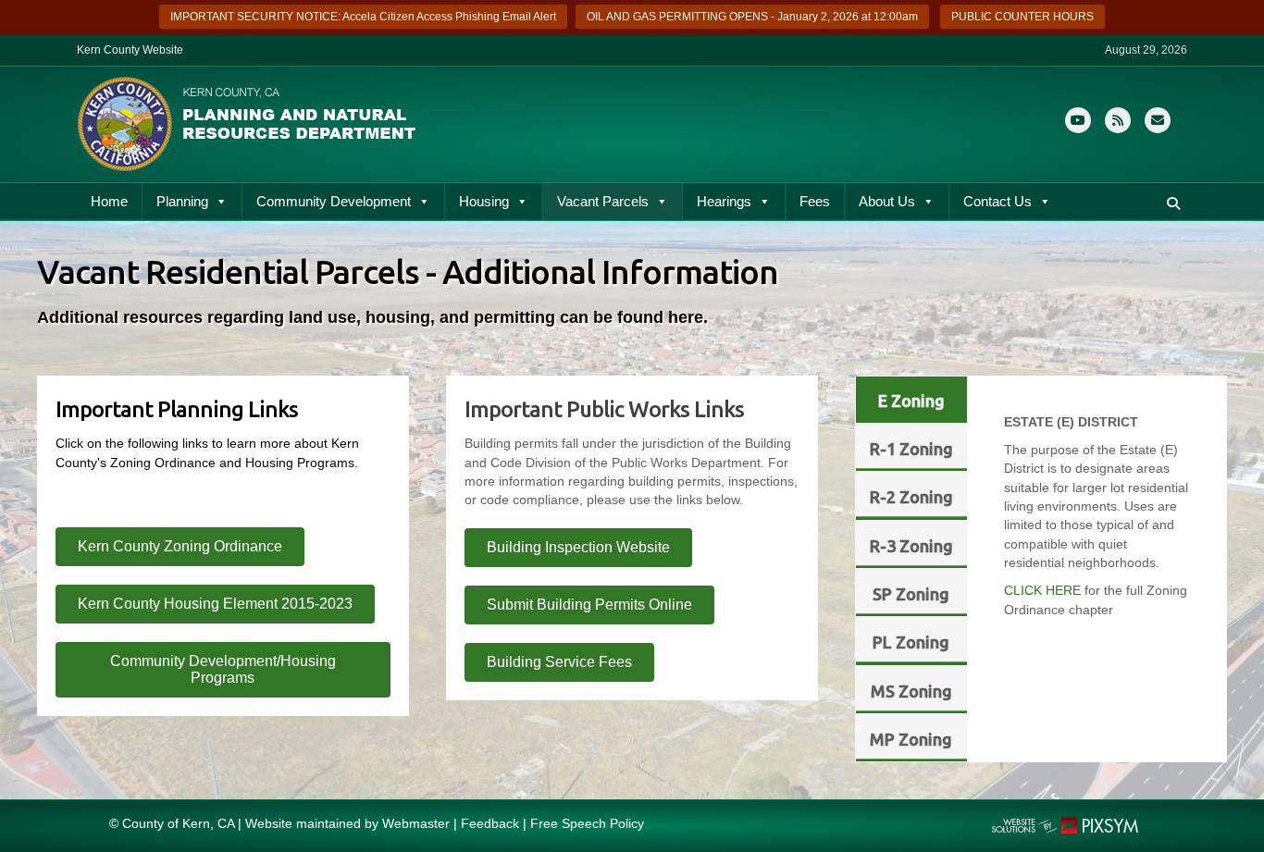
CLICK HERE (1042, 590)
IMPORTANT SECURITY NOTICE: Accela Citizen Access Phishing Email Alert (363, 16)
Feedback (490, 823)
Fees (814, 201)
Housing (484, 201)
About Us (887, 201)
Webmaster (416, 823)
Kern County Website (130, 49)
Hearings (724, 201)
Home (109, 201)
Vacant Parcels (603, 201)
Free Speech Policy (587, 823)
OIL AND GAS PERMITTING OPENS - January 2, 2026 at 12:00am (752, 16)
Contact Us (997, 201)
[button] (1173, 203)
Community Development (333, 201)
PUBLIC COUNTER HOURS (1022, 16)
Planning (182, 201)
